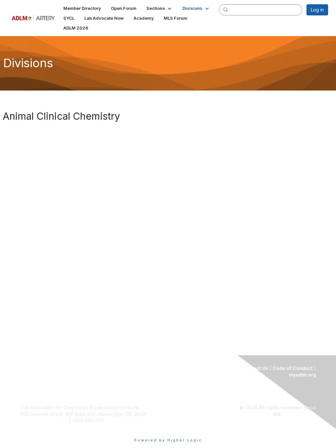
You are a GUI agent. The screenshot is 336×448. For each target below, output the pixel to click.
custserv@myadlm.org (44, 420)
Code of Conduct (293, 368)
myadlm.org (302, 374)
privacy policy (298, 414)
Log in (317, 9)
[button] (159, 8)
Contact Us (255, 368)
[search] (226, 9)
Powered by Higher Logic (168, 440)
